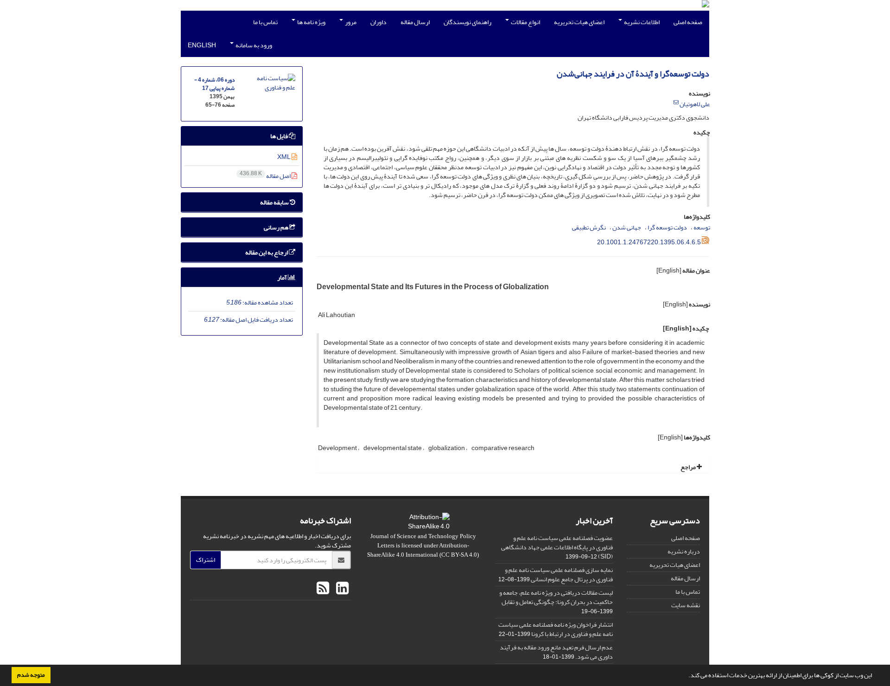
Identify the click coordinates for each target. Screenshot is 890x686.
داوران (378, 22)
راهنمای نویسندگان (467, 22)
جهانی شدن (626, 227)
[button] (686, 676)
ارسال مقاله (415, 22)
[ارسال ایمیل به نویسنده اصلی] (676, 102)
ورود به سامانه (253, 45)
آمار (282, 277)
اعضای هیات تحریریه (579, 22)
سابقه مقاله (275, 202)
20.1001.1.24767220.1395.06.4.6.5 (649, 242)
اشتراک (205, 559)
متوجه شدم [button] (31, 674)
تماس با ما (265, 22)
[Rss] (322, 588)
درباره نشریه (684, 551)
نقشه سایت (685, 605)
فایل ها (279, 136)
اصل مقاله (266, 176)
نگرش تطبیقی (589, 227)
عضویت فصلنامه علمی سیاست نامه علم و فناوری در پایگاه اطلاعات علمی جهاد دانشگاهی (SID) (557, 547)
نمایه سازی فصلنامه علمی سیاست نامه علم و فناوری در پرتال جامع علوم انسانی (559, 574)
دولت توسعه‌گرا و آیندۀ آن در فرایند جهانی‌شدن (633, 74)
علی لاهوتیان (695, 104)
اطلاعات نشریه (641, 22)
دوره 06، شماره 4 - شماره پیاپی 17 (214, 84)
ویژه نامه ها (310, 22)
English (202, 45)
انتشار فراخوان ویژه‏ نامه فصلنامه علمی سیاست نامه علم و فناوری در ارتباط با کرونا (555, 629)
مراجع (688, 467)
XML (284, 157)
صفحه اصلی (688, 22)
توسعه (701, 227)
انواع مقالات (525, 22)
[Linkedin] (341, 588)
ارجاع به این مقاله (267, 252)
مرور (350, 22)
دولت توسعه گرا (667, 227)
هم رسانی (276, 227)
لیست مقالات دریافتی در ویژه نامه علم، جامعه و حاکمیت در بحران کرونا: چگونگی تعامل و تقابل (556, 597)
